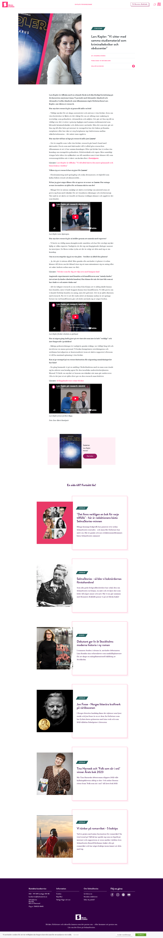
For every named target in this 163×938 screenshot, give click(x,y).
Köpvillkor (59, 897)
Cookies (58, 894)
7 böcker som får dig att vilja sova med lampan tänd (78, 272)
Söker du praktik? (89, 900)
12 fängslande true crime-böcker (70, 381)
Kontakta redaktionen (91, 897)
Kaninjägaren (93, 158)
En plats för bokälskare (83, 4)
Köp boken (90, 456)
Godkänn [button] (141, 935)
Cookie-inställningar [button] (124, 935)
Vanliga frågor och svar (63, 900)
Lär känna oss (88, 894)
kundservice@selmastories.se (38, 897)
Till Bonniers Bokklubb (139, 4)
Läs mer (76, 935)
